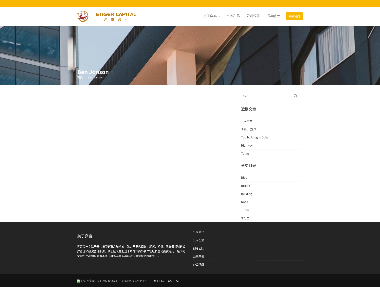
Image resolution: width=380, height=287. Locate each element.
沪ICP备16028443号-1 (136, 281)
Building (246, 194)
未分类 (245, 218)
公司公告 (253, 15)
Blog (244, 177)
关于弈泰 (210, 15)
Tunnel (245, 153)
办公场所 (198, 264)
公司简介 (198, 232)
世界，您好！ (249, 129)
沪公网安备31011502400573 (99, 281)
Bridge (245, 186)
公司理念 (198, 240)
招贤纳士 (273, 15)
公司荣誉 (246, 121)
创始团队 (198, 248)
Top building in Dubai (255, 137)
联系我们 (294, 16)
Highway (247, 145)
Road (244, 202)
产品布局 (233, 15)
